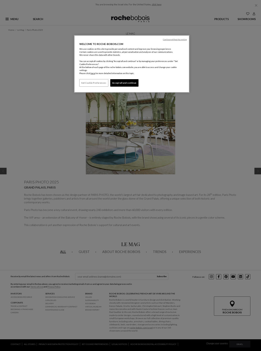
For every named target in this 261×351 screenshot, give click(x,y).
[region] (131, 64)
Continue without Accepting (175, 40)
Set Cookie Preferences (93, 83)
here (93, 73)
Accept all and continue (124, 83)
